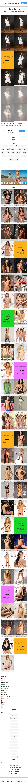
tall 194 (14, 739)
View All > (14, 709)
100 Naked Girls (14, 765)
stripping (13, 149)
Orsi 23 (5, 678)
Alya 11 (5, 690)
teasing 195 (14, 736)
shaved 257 (14, 724)
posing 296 (14, 718)
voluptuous (10, 156)
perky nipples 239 (14, 730)
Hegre (14, 767)
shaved (17, 146)
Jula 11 (5, 694)
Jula (15, 139)
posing (23, 156)
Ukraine (11, 146)
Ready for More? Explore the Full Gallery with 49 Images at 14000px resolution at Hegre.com (12, 124)
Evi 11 (4, 692)
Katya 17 (5, 684)
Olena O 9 (5, 705)
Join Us (24, 3)
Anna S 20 (5, 682)
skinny (23, 146)
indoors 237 (14, 733)
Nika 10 (5, 703)
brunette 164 (14, 745)
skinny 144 (14, 757)
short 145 (14, 754)
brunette (5, 146)
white (3, 152)
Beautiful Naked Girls (11, 3)
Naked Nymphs (14, 773)
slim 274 (14, 721)
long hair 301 (14, 715)
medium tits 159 (14, 748)
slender (18, 152)
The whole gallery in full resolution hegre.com (14, 12)
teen (3, 149)
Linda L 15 (5, 688)
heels (24, 149)
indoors (24, 152)
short (13, 152)
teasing (11, 159)
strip (8, 149)
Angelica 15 (6, 686)
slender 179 (14, 742)
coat (17, 159)
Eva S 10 (5, 699)
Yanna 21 (5, 680)
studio (19, 149)
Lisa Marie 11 (6, 696)
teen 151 (14, 751)
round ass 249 (14, 727)
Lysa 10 (5, 701)
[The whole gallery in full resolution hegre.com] (20, 94)
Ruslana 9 (5, 707)
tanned (17, 156)
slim (4, 156)
